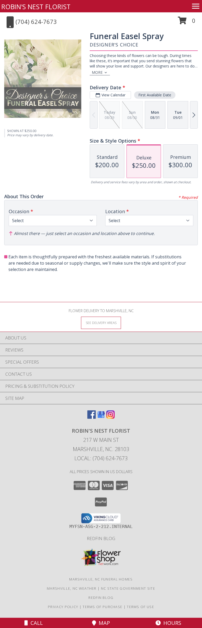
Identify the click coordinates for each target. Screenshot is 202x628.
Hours (171, 622)
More (97, 72)
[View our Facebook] (91, 417)
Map (103, 622)
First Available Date (154, 94)
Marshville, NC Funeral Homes (101, 579)
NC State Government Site (128, 588)
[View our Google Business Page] (101, 417)
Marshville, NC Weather (72, 588)
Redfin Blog (101, 538)
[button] (186, 22)
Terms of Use (140, 606)
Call (35, 622)
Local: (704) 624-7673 (101, 458)
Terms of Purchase (102, 606)
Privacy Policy (63, 606)
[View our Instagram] (110, 417)
